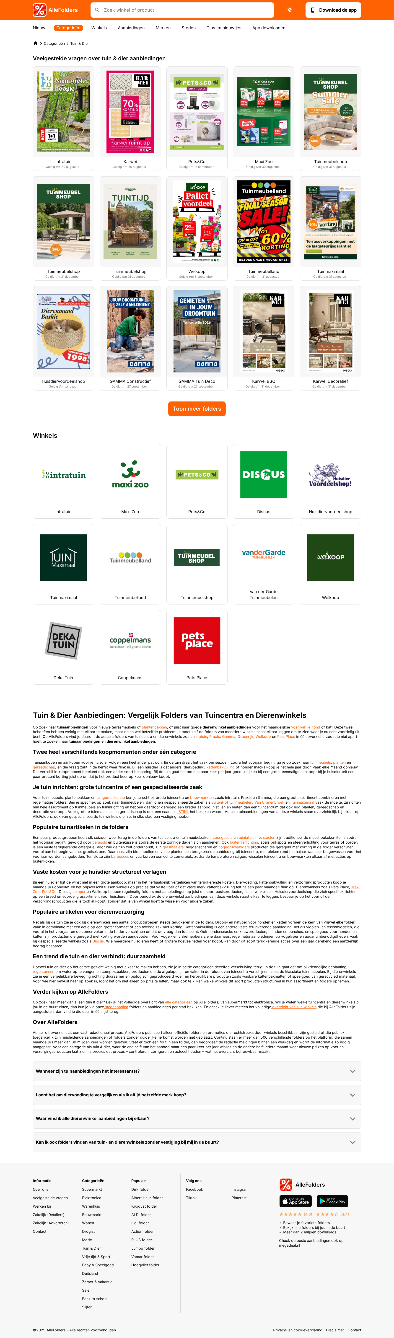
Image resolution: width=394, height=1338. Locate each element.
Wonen (88, 1223)
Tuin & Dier (79, 43)
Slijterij (87, 1307)
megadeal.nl (289, 1245)
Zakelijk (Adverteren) (51, 1223)
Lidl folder (140, 1223)
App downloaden (268, 27)
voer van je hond (305, 727)
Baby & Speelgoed (98, 1265)
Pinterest (239, 1197)
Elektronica (91, 1197)
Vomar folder (142, 1256)
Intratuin (199, 736)
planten (339, 762)
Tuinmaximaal (302, 802)
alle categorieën (178, 1002)
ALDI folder (141, 1214)
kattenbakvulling (221, 767)
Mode (87, 1240)
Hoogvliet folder (145, 1265)
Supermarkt (92, 1189)
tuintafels (246, 837)
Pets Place (285, 736)
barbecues (120, 856)
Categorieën (68, 27)
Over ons (40, 1189)
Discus (98, 941)
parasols (99, 842)
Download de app (338, 10)
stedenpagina (116, 1007)
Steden (189, 27)
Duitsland (90, 1273)
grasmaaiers (173, 847)
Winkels (99, 27)
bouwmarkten (202, 797)
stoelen (269, 837)
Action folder (142, 1231)
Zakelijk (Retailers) (49, 1214)
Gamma (228, 736)
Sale (85, 1290)
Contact (39, 1231)
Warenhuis (91, 1206)
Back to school (95, 1298)
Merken (163, 27)
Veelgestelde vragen (50, 1197)
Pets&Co (49, 891)
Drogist (88, 1231)
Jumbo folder (143, 1248)
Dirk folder (140, 1189)
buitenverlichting (244, 842)
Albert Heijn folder (147, 1197)
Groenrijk (244, 736)
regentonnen (43, 971)
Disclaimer (335, 1330)
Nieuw (39, 27)
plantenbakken (154, 727)
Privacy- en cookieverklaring (297, 1330)
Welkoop (262, 736)
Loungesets (222, 837)
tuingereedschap (110, 797)
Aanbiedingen (131, 27)
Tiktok (191, 1197)
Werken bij (42, 1206)
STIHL (183, 811)
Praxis (214, 736)
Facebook (194, 1189)
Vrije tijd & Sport (96, 1256)
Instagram (240, 1189)
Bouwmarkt (91, 1214)
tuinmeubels (320, 762)
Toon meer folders (197, 408)
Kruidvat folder (144, 1206)
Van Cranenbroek (268, 802)
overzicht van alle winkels (293, 1007)
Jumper (78, 891)
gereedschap (44, 767)
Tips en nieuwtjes (224, 27)
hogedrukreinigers (234, 847)
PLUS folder (141, 1240)
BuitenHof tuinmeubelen (231, 802)
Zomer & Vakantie (97, 1282)
